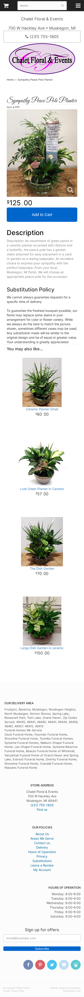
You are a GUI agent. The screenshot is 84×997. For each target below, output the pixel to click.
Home (10, 79)
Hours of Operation (42, 852)
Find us (42, 809)
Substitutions (42, 861)
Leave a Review (42, 865)
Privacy (42, 856)
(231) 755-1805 (43, 36)
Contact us (42, 843)
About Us (42, 834)
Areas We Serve (42, 838)
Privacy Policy (17, 991)
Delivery (42, 847)
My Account (42, 870)
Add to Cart (42, 214)
